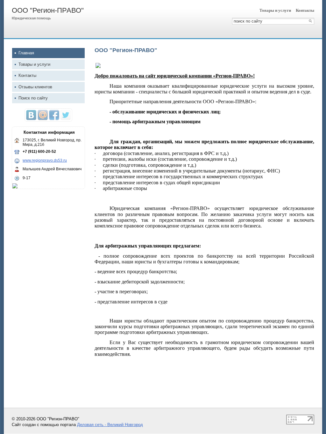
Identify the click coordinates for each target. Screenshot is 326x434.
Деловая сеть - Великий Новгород (110, 424)
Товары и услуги (275, 10)
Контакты (305, 10)
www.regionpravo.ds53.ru (45, 160)
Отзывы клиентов (35, 87)
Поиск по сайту (33, 98)
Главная (26, 53)
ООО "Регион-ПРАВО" (48, 10)
